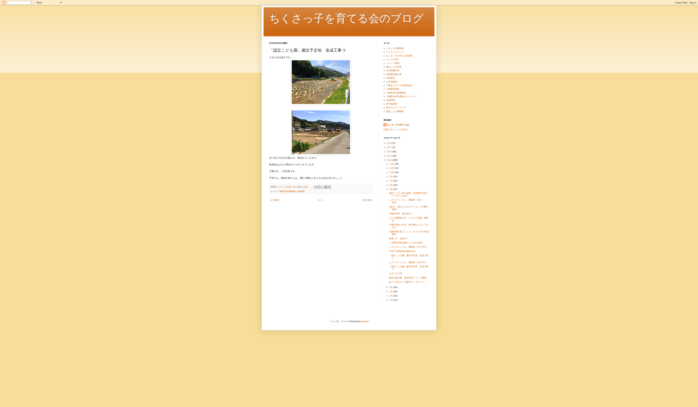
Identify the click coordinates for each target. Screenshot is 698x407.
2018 (389, 143)
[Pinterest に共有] (329, 187)
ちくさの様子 (392, 59)
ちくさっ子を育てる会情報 (399, 56)
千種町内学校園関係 (287, 191)
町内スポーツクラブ (396, 107)
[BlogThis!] (319, 187)
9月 (391, 176)
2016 (389, 151)
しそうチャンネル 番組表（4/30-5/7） (408, 262)
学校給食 (390, 78)
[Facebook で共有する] (326, 187)
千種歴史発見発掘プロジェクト (401, 96)
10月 (392, 172)
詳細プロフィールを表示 (396, 129)
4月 (391, 287)
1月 (391, 300)
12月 (392, 164)
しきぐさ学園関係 (395, 48)
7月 (391, 181)
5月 (391, 189)
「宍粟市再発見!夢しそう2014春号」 (407, 242)
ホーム (321, 200)
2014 (389, 160)
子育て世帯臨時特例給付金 (402, 251)
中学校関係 (391, 104)
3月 (391, 291)
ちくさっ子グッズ (395, 52)
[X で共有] (322, 187)
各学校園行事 (392, 70)
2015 (389, 156)
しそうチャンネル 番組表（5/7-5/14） (408, 247)
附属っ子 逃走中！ (399, 238)
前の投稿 (367, 200)
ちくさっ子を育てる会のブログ (346, 18)
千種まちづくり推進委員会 (399, 85)
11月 (392, 168)
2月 (391, 296)
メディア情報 (392, 63)
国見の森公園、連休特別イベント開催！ (408, 278)
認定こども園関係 (395, 111)
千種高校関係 (392, 89)
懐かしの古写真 (394, 67)
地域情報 (301, 191)
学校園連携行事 (394, 74)
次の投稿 (274, 200)
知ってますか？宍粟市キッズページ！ (407, 282)
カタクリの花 (395, 273)
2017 (389, 147)
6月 (391, 185)
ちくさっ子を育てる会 (398, 125)
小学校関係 (391, 81)
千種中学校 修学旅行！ (401, 213)
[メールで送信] (315, 187)
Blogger (365, 321)
